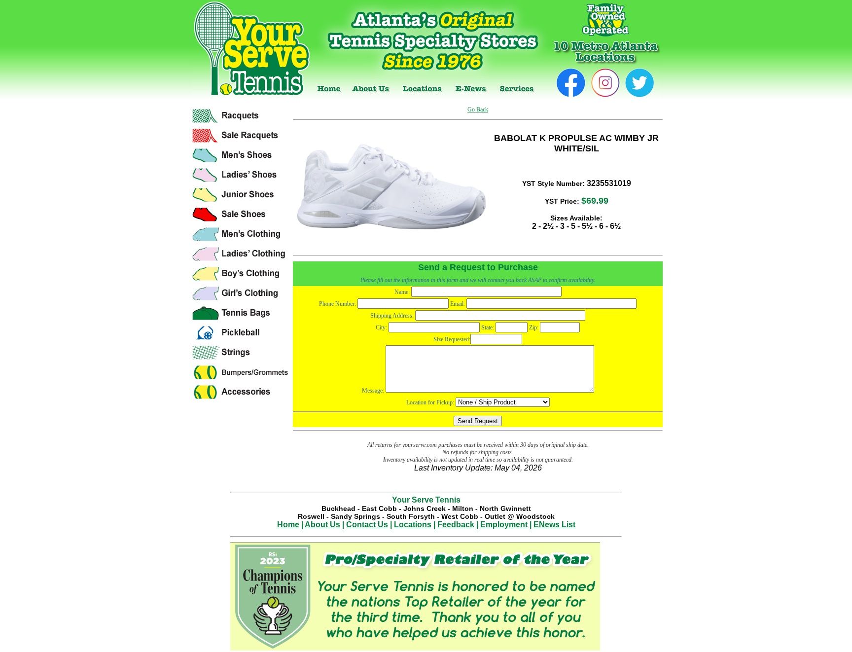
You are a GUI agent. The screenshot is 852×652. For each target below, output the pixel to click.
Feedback (455, 524)
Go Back (477, 109)
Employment (504, 524)
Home (288, 524)
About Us (322, 524)
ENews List (554, 524)
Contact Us (367, 524)
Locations (412, 524)
